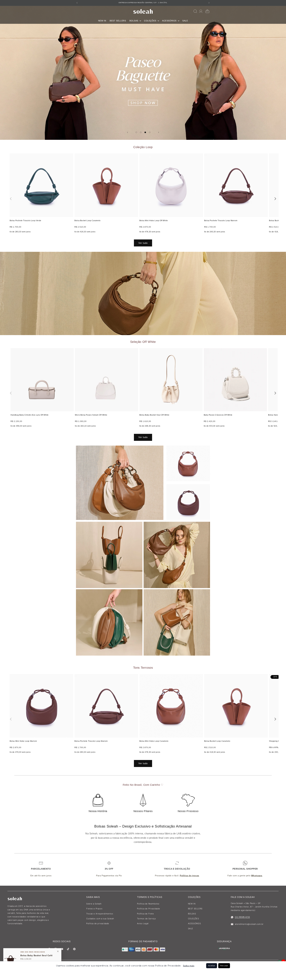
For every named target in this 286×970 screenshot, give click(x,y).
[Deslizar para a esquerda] (10, 198)
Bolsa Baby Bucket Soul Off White (154, 415)
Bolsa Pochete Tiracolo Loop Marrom (220, 221)
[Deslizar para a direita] (275, 198)
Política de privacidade (97, 923)
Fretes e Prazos (94, 908)
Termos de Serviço (146, 918)
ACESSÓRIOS (194, 923)
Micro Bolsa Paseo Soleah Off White (91, 415)
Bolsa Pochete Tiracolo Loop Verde (25, 221)
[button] (135, 21)
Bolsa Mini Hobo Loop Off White (153, 221)
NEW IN (192, 903)
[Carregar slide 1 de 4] (136, 132)
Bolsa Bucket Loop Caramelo (87, 221)
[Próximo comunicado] (209, 3)
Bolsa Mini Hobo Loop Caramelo (153, 741)
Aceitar (211, 965)
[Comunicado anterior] (77, 3)
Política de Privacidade (148, 908)
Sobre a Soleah (93, 903)
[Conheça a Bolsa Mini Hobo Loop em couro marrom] (143, 293)
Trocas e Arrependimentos (99, 913)
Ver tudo (143, 243)
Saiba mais (188, 965)
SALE (190, 928)
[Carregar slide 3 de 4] (145, 132)
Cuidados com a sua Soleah (100, 918)
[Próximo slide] (158, 132)
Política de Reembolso (148, 903)
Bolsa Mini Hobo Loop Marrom (23, 741)
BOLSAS (192, 913)
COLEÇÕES (193, 918)
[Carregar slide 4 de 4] (149, 132)
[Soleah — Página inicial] (143, 11)
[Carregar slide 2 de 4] (141, 132)
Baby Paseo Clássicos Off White (218, 415)
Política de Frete (145, 913)
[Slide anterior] (127, 132)
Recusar (224, 965)
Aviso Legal (143, 923)
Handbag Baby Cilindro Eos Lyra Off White (30, 415)
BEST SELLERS (195, 908)
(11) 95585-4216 (242, 917)
